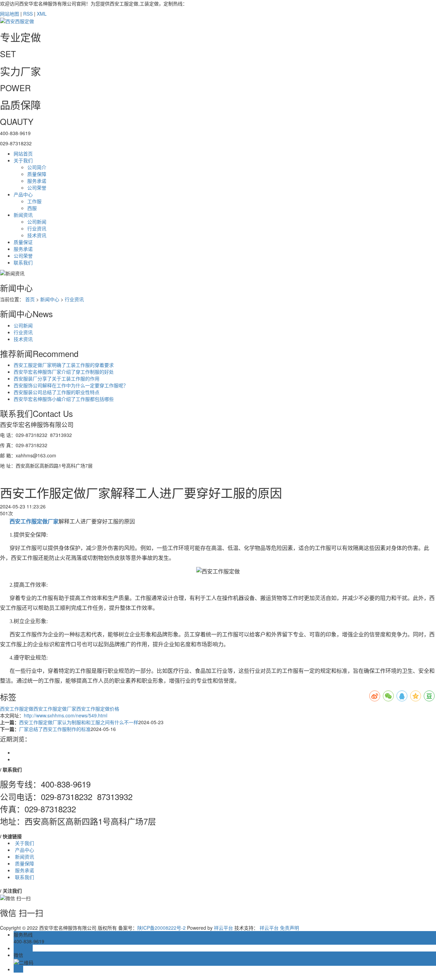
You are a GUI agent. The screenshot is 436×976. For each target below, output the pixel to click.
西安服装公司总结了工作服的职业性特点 (56, 392)
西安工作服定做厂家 (54, 708)
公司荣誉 (36, 187)
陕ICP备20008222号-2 (161, 927)
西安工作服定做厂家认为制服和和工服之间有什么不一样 (78, 722)
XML (42, 13)
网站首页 (23, 153)
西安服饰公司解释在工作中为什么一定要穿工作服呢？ (71, 385)
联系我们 (23, 262)
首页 (30, 299)
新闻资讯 (23, 214)
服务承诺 (36, 180)
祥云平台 (223, 927)
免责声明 (289, 927)
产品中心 (23, 194)
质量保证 (23, 242)
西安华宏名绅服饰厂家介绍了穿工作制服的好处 (64, 371)
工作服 (34, 201)
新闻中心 (49, 299)
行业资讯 (36, 228)
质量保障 (36, 173)
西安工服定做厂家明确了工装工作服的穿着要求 (64, 364)
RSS (28, 13)
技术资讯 (36, 235)
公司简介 (36, 167)
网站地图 (9, 13)
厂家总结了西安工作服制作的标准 (55, 729)
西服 (32, 208)
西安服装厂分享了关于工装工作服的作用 (56, 378)
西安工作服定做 (16, 708)
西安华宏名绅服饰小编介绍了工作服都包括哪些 (64, 398)
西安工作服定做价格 (97, 708)
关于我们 (23, 160)
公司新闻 (36, 221)
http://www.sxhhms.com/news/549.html (65, 715)
